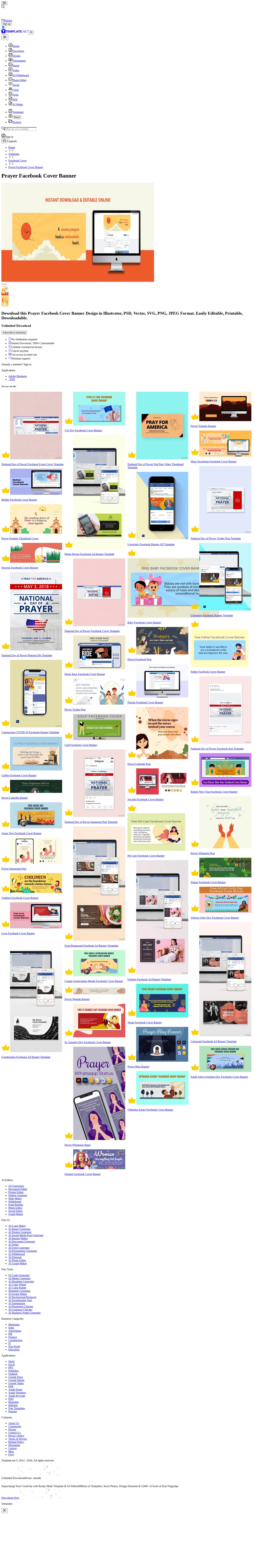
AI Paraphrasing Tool (20, 1300)
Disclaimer (14, 1445)
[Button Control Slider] (2, 284)
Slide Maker (15, 1198)
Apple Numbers (17, 1392)
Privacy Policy (16, 1435)
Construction (15, 1340)
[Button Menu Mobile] (4, 3)
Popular (12, 1411)
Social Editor (15, 1210)
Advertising (14, 1330)
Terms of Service (17, 1438)
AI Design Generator (19, 1232)
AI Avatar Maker (17, 1294)
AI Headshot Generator (21, 1281)
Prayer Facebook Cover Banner (25, 167)
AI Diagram (15, 1257)
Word (11, 1361)
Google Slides (16, 1383)
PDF (11, 1386)
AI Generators (16, 1185)
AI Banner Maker (18, 1238)
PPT (10, 1367)
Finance (12, 1337)
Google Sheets (16, 1380)
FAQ (11, 1454)
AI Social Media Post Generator (25, 1235)
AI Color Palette (17, 1287)
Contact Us (14, 1432)
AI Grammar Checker (20, 1309)
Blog (11, 1451)
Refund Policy (16, 1442)
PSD (11, 1398)
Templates (13, 154)
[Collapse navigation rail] (31, 32)
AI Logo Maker (17, 1225)
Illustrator (13, 1402)
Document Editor (17, 1189)
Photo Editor (15, 1207)
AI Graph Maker (17, 1263)
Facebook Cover (17, 160)
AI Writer (13, 1244)
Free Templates (16, 1408)
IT (9, 1343)
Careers (12, 1448)
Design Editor (16, 1192)
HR (10, 1333)
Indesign (13, 1405)
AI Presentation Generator (22, 1250)
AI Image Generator (19, 1229)
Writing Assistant (17, 1195)
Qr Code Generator (18, 1275)
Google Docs (15, 1377)
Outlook (12, 1373)
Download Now (10, 1497)
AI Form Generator (18, 1247)
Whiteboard (14, 1201)
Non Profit (14, 1346)
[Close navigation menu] (4, 37)
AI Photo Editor (17, 1260)
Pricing (12, 1429)
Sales (11, 1327)
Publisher (13, 1370)
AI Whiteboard (16, 1254)
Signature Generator (19, 1290)
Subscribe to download (14, 332)
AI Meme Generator (19, 1278)
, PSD (11, 379)
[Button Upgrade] (4, 140)
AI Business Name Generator (24, 1312)
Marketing (14, 1324)
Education (13, 1349)
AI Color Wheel (17, 1284)
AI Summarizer (16, 1303)
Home (11, 147)
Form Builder (15, 1204)
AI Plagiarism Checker (20, 1306)
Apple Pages (15, 1389)
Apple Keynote (16, 1395)
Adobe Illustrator (17, 376)
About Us (13, 1423)
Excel (11, 1364)
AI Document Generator (21, 1241)
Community (14, 1426)
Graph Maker (15, 1214)
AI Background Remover (22, 1297)
